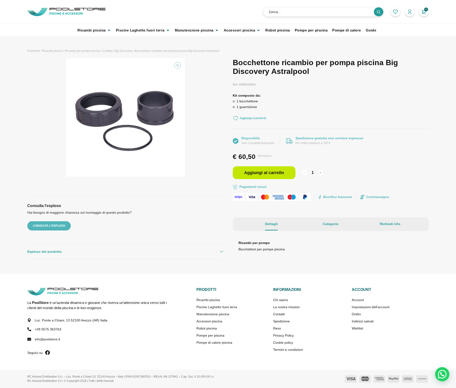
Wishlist (357, 328)
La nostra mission (286, 307)
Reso (277, 328)
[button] (94, 30)
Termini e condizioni (288, 350)
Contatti (279, 314)
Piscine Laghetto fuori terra (216, 307)
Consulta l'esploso (49, 225)
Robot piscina (206, 328)
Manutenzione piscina (212, 314)
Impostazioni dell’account (371, 307)
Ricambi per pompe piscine (82, 51)
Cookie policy (283, 342)
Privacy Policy (283, 335)
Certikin (108, 51)
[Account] (409, 11)
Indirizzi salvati (363, 321)
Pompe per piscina (210, 335)
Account (358, 300)
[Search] (378, 11)
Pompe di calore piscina (214, 342)
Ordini (356, 314)
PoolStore (33, 51)
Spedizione (281, 321)
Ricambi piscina (52, 51)
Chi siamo (280, 300)
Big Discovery (124, 51)
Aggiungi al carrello (264, 172)
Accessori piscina (209, 321)
